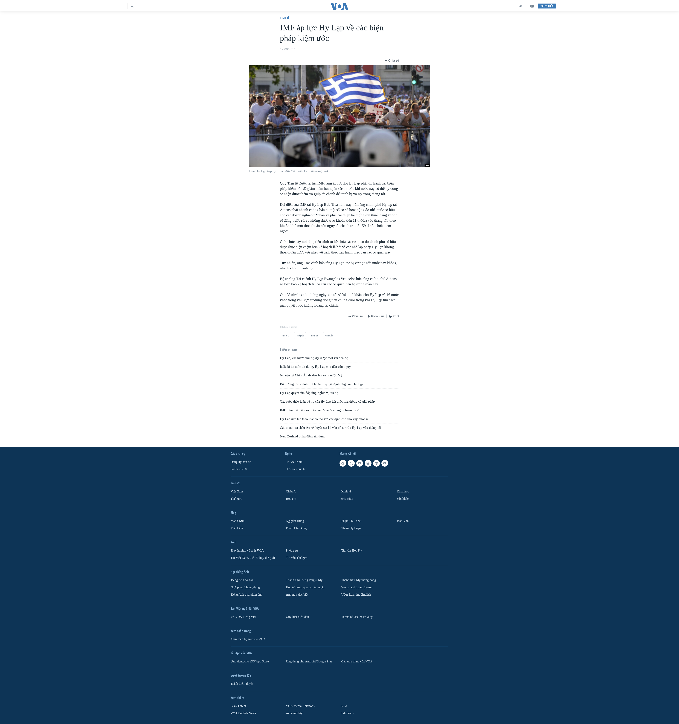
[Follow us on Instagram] (368, 463)
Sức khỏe (403, 499)
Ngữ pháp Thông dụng (245, 587)
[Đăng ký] (384, 463)
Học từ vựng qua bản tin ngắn (305, 587)
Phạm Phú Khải (351, 521)
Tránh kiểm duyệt (242, 684)
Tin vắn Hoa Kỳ (351, 550)
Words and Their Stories (357, 587)
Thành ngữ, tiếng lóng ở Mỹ (304, 580)
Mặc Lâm (237, 528)
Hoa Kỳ (291, 499)
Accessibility (294, 713)
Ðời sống (347, 499)
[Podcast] (376, 463)
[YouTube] (532, 6)
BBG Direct (238, 706)
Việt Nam (237, 491)
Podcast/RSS (239, 469)
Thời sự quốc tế (295, 469)
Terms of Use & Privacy (357, 617)
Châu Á (291, 491)
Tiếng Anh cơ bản (242, 580)
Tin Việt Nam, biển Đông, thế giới (253, 558)
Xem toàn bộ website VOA (248, 639)
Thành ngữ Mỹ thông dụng (358, 580)
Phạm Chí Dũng (296, 528)
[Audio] (521, 6)
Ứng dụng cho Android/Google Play (309, 661)
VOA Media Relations (300, 706)
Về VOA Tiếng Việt (243, 617)
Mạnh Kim (238, 521)
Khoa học (403, 491)
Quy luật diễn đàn (297, 617)
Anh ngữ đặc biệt (297, 594)
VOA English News (243, 713)
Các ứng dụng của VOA (356, 661)
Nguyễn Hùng (295, 521)
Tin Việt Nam (294, 462)
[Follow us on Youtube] (359, 463)
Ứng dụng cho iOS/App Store (250, 661)
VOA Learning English (356, 594)
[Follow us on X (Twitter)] (351, 463)
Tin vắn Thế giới (296, 558)
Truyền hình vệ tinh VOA (247, 550)
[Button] (392, 60)
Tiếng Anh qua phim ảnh (246, 594)
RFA (344, 706)
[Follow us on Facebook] (343, 463)
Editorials (347, 713)
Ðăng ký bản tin (241, 462)
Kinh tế (284, 18)
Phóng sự (292, 550)
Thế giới (236, 499)
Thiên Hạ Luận (351, 528)
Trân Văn (403, 521)
